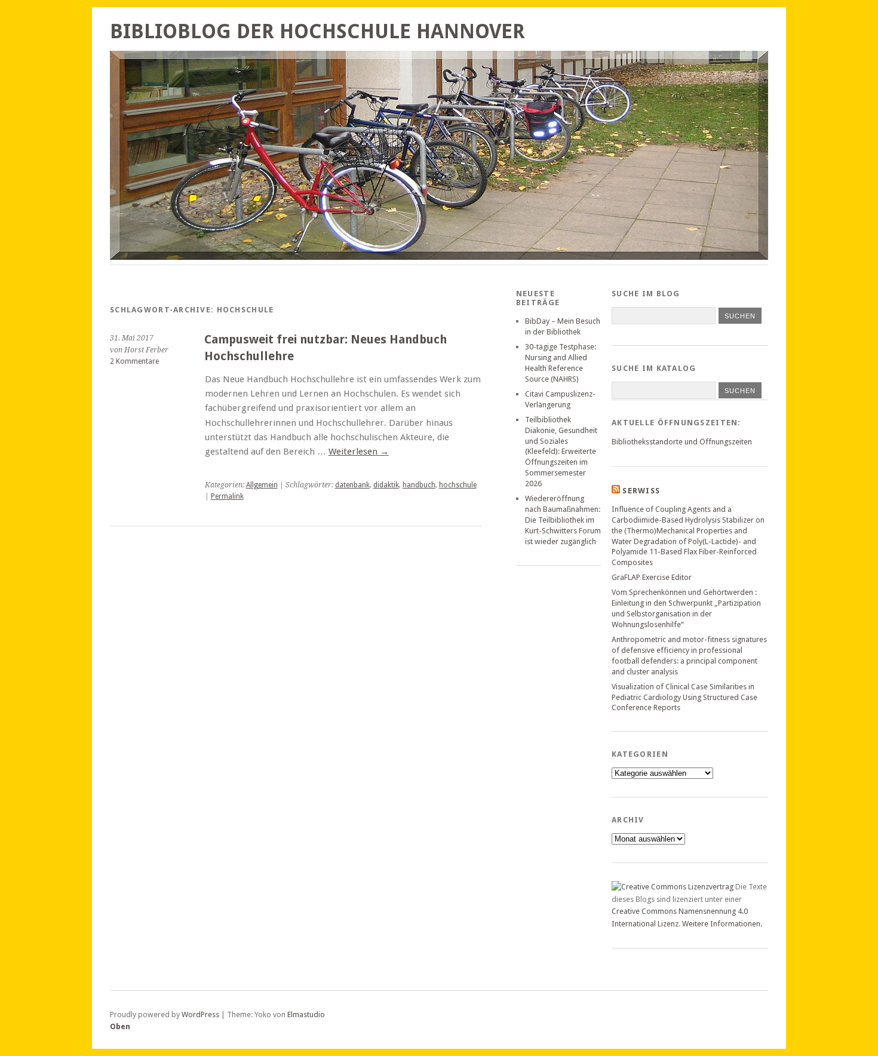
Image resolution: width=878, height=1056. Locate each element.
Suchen (740, 390)
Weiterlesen (359, 451)
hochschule (458, 485)
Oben (120, 1026)
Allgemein (262, 485)
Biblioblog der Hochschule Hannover (317, 31)
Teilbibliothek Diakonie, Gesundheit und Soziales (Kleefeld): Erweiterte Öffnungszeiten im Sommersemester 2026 (561, 452)
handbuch (419, 485)
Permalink (227, 496)
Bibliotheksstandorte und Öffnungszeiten (682, 441)
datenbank (352, 485)
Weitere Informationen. (722, 923)
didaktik (386, 485)
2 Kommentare (134, 361)
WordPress (200, 1014)
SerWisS (641, 490)
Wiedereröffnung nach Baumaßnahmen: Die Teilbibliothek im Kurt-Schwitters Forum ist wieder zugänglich (563, 520)
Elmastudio (306, 1014)
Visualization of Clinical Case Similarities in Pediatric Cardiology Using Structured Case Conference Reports (684, 697)
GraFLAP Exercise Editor (652, 577)
